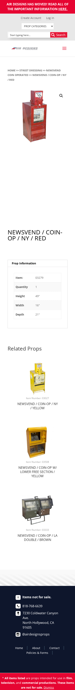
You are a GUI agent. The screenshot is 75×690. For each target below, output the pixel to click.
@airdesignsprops (36, 634)
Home (11, 70)
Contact (54, 648)
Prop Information (24, 263)
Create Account (31, 18)
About (36, 648)
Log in (50, 18)
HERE (62, 9)
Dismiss (49, 687)
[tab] (37, 263)
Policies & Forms (37, 653)
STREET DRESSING (30, 70)
